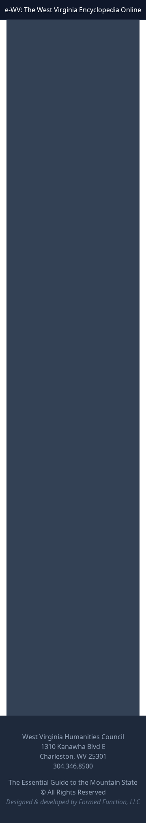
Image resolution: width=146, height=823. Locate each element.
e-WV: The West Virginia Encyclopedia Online (73, 9)
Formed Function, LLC (109, 801)
